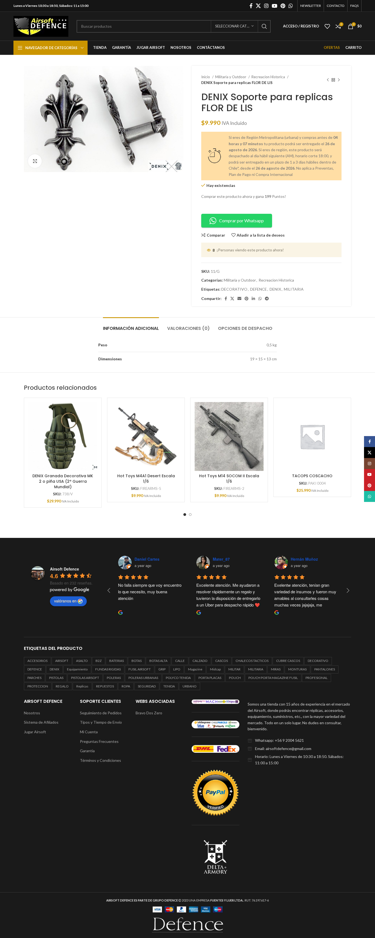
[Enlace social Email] (239, 298)
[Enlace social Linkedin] (253, 298)
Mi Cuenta (89, 731)
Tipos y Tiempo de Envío (101, 722)
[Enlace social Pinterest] (283, 6)
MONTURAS (297, 669)
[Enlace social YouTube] (274, 6)
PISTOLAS (56, 678)
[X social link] (258, 6)
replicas (82, 686)
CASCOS (221, 661)
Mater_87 (221, 559)
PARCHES (34, 678)
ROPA (126, 686)
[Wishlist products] (327, 26)
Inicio (206, 77)
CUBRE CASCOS (288, 661)
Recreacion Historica (268, 77)
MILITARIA (294, 289)
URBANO (190, 686)
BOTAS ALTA (158, 661)
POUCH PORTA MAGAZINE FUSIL (273, 678)
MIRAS (276, 669)
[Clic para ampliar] (35, 161)
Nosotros (32, 712)
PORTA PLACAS (209, 678)
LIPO (176, 669)
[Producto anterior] (328, 80)
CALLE (180, 661)
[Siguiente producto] (339, 80)
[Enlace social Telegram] (266, 298)
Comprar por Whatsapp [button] (241, 220)
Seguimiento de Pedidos (101, 712)
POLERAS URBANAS (143, 678)
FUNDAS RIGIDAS (108, 669)
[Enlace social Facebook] (251, 6)
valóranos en (65, 600)
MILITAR (234, 669)
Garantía (87, 750)
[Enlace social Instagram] (266, 6)
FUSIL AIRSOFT (139, 669)
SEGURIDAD (147, 686)
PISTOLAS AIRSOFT (85, 678)
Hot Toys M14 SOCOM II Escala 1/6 (229, 478)
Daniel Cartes (147, 559)
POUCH (235, 678)
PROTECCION (37, 686)
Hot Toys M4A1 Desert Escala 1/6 (146, 478)
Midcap (215, 669)
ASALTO (82, 661)
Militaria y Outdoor (231, 77)
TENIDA (169, 686)
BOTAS (136, 661)
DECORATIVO (234, 289)
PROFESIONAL (317, 678)
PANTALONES (324, 669)
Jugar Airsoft (35, 731)
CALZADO (200, 661)
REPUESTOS (105, 686)
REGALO (62, 686)
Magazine (195, 669)
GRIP (162, 669)
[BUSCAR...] (264, 26)
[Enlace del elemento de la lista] (299, 740)
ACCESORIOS (37, 661)
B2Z (99, 661)
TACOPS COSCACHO (312, 476)
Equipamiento (77, 669)
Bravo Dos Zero (149, 712)
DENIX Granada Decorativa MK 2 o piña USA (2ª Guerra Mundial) (62, 481)
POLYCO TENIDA (178, 678)
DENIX (275, 289)
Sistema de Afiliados (41, 722)
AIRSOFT (61, 661)
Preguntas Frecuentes (99, 741)
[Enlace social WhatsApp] (291, 6)
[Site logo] (40, 25)
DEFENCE (258, 289)
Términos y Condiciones (100, 760)
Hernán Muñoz (304, 559)
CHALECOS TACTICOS (252, 661)
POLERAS (114, 678)
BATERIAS (116, 661)
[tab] (131, 325)
